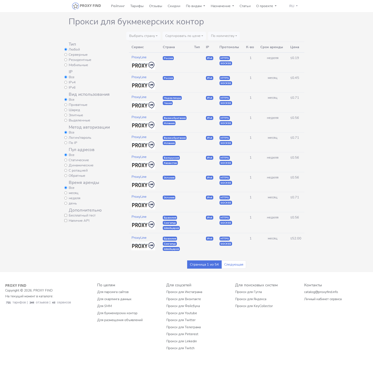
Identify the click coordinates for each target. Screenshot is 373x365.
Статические (79, 160)
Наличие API (79, 220)
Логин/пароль (80, 137)
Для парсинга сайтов (113, 292)
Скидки (174, 6)
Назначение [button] (221, 6)
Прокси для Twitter (181, 320)
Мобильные (78, 65)
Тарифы (137, 6)
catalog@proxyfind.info (321, 292)
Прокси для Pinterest (182, 334)
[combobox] (143, 36)
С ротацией (78, 170)
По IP (73, 142)
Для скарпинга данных (114, 299)
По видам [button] (194, 6)
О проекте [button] (265, 6)
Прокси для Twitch (180, 348)
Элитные (76, 115)
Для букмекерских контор (117, 313)
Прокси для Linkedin (181, 341)
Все (71, 77)
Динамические (81, 165)
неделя (74, 198)
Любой (74, 49)
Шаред (74, 110)
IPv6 (72, 87)
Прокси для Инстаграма (184, 292)
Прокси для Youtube (181, 313)
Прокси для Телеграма (183, 327)
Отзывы (155, 6)
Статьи (245, 6)
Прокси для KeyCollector (254, 306)
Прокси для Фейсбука (183, 306)
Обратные (77, 175)
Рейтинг (118, 6)
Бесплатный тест (82, 215)
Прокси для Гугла (248, 292)
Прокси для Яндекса (250, 299)
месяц (74, 193)
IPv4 (72, 82)
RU (292, 6)
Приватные (78, 104)
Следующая (233, 264)
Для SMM (104, 306)
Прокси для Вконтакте (183, 299)
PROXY (15, 285)
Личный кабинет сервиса (323, 299)
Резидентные (80, 59)
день (73, 203)
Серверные (78, 54)
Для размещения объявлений (120, 320)
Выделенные (79, 120)
